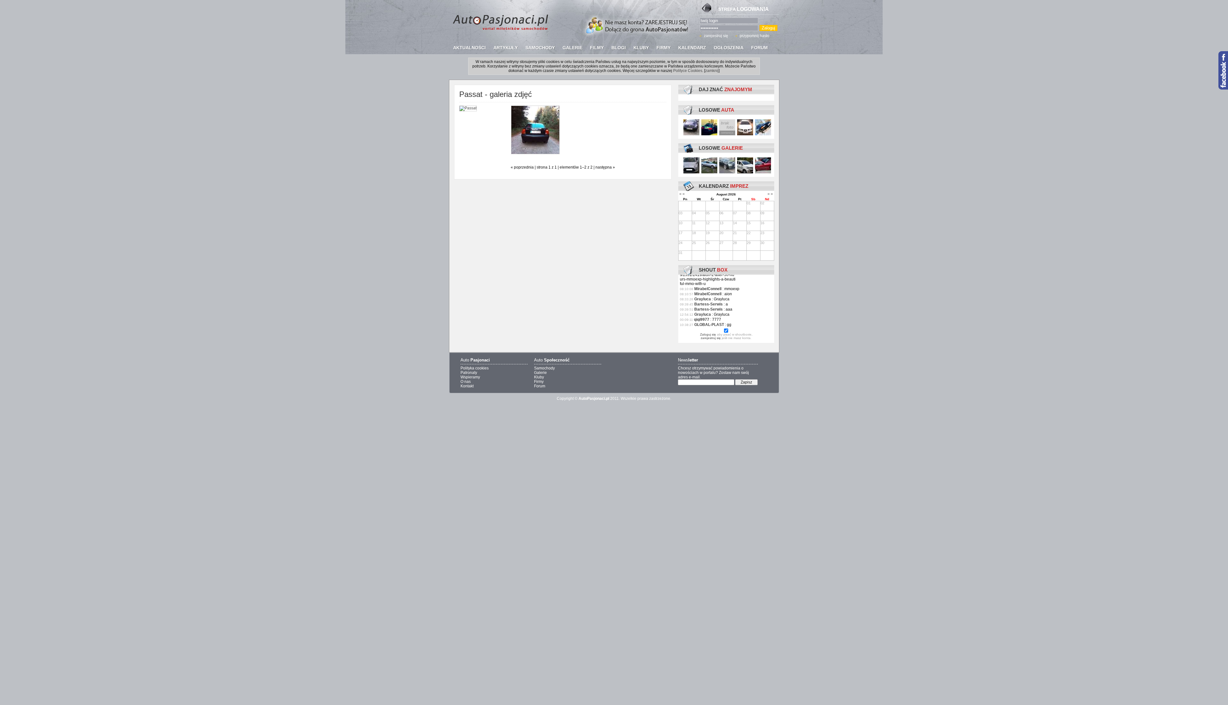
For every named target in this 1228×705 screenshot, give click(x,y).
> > (770, 194)
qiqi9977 (701, 319)
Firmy (539, 381)
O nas (465, 381)
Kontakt (467, 386)
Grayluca (702, 299)
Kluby (539, 377)
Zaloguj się (708, 334)
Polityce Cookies (687, 70)
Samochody (544, 368)
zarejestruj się (716, 36)
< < (682, 194)
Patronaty (468, 372)
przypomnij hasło (754, 36)
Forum (539, 386)
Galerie (540, 372)
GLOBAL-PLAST (709, 324)
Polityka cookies (474, 368)
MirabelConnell (707, 289)
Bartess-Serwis (708, 304)
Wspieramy (470, 377)
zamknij (712, 70)
